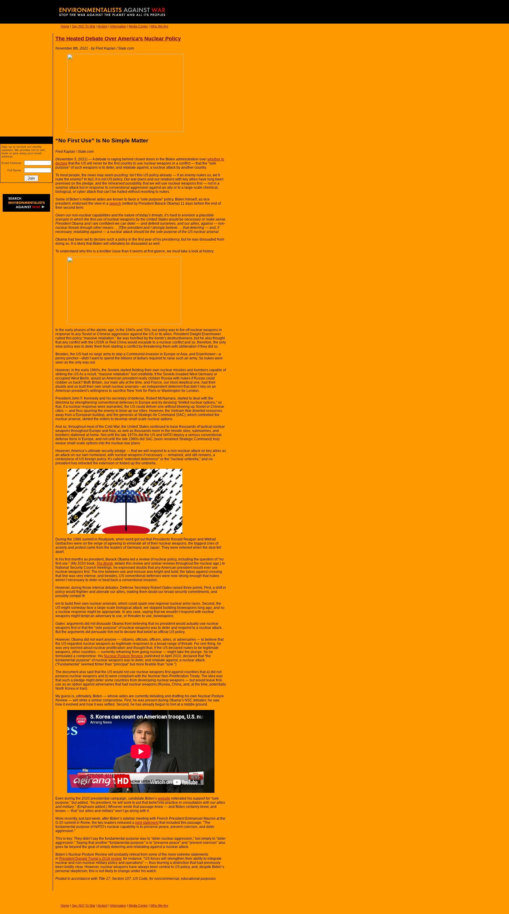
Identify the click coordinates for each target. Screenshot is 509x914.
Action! (103, 26)
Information (118, 26)
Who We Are (159, 26)
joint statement (146, 823)
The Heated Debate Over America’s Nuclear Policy (118, 39)
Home (65, 26)
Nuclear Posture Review (123, 656)
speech (115, 203)
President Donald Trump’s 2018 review (90, 859)
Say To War (83, 26)
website (164, 798)
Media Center (138, 26)
